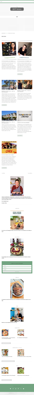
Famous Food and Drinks (23, 122)
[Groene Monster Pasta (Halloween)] (24, 370)
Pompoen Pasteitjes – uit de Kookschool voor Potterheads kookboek (8, 338)
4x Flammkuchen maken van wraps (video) (24, 356)
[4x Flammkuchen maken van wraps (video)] (20, 355)
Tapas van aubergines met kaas (7, 356)
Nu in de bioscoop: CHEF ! (8, 154)
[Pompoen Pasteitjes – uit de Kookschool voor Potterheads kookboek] (9, 332)
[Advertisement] (17, 24)
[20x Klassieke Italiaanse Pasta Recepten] (9, 370)
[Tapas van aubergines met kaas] (5, 355)
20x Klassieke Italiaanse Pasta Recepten (8, 375)
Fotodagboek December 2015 (9, 61)
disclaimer (21, 393)
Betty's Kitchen (17, 9)
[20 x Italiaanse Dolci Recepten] (24, 332)
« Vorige (3, 173)
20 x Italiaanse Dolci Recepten (22, 337)
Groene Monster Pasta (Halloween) (23, 375)
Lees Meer (20, 135)
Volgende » (30, 173)
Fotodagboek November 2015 (24, 61)
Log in (24, 393)
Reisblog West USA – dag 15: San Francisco (8, 122)
